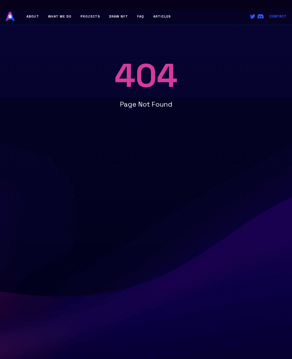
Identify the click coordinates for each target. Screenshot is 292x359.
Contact (278, 16)
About (32, 16)
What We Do (59, 16)
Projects (90, 16)
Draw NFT (118, 16)
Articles (162, 16)
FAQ (140, 16)
